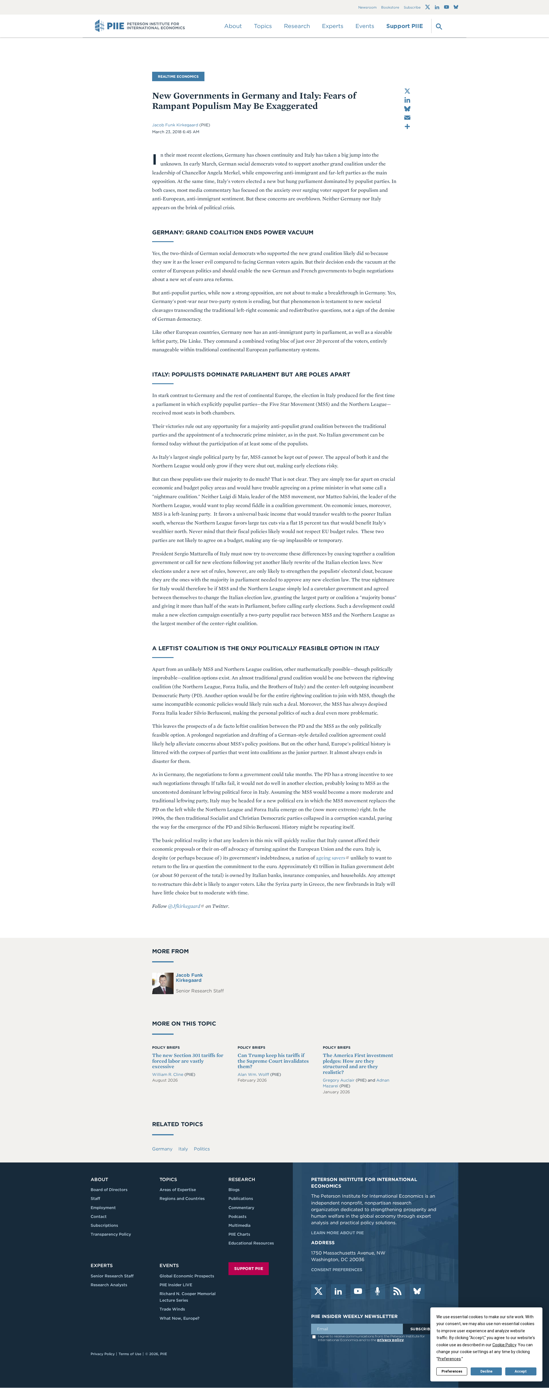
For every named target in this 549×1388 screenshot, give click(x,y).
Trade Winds (172, 1309)
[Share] (407, 126)
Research (241, 1179)
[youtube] (358, 1291)
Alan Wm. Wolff (254, 1074)
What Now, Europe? (180, 1318)
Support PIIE (404, 26)
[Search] (438, 26)
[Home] (140, 26)
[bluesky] (417, 1291)
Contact (99, 1216)
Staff (95, 1198)
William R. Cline (168, 1074)
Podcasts (237, 1216)
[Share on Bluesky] (407, 108)
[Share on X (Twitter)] (407, 91)
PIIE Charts (239, 1234)
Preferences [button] (449, 1359)
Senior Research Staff (112, 1276)
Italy (183, 1149)
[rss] (397, 1291)
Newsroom (367, 7)
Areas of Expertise (178, 1189)
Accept (521, 1371)
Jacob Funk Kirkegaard (175, 125)
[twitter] (318, 1291)
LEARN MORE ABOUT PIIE (337, 1233)
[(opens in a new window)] (427, 7)
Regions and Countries (182, 1198)
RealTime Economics (178, 76)
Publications (240, 1198)
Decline (486, 1371)
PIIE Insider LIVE (176, 1285)
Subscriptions (104, 1225)
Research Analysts (109, 1285)
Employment (103, 1207)
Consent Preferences (336, 1269)
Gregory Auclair (339, 1080)
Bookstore (390, 7)
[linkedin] (338, 1291)
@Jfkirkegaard (184, 906)
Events (364, 26)
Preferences (451, 1371)
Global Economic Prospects (187, 1276)
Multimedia (239, 1225)
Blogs (234, 1189)
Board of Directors (109, 1189)
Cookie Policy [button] (504, 1345)
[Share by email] (407, 117)
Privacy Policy (103, 1354)
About (99, 1179)
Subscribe (412, 7)
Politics (202, 1149)
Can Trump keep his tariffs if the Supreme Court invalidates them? (273, 1061)
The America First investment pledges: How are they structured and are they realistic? (358, 1063)
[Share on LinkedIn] (407, 99)
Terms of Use (130, 1354)
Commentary (241, 1207)
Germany (162, 1149)
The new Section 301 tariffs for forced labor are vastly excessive (187, 1061)
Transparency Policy (111, 1234)
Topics (168, 1179)
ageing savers (330, 858)
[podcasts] (377, 1291)
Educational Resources (251, 1243)
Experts (102, 1265)
